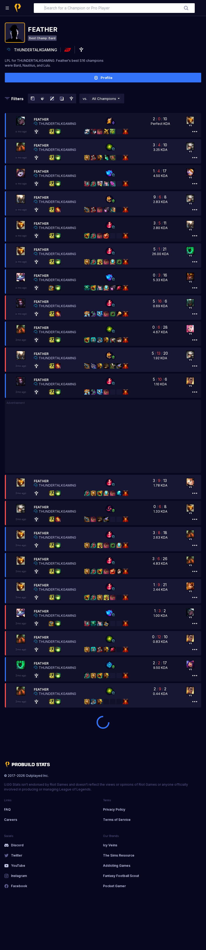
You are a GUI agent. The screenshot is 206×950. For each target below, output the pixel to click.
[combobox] (114, 8)
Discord (17, 845)
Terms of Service (117, 820)
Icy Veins (110, 845)
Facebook (19, 886)
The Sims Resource (118, 855)
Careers (10, 820)
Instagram (19, 876)
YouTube (18, 866)
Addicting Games (116, 866)
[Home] (17, 8)
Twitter (16, 855)
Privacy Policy (114, 809)
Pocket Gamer (114, 886)
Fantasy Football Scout (121, 876)
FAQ (7, 809)
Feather (41, 119)
